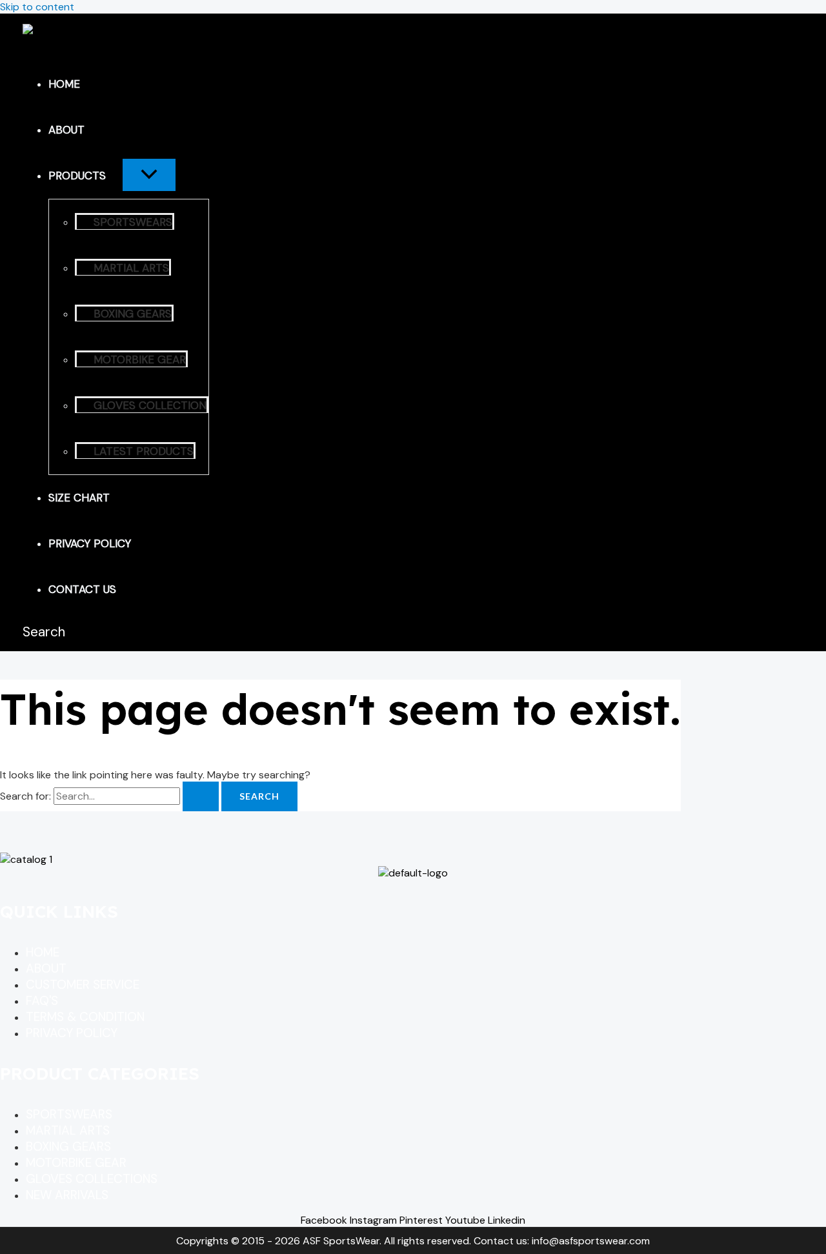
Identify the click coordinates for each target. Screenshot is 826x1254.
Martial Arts (131, 268)
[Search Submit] (201, 796)
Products (77, 175)
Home (64, 84)
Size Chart (79, 497)
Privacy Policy (89, 543)
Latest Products (144, 451)
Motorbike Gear (140, 359)
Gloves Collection (150, 405)
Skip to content (37, 7)
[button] (114, 175)
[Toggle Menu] (149, 175)
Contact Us (82, 589)
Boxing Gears (133, 314)
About (66, 130)
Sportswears (133, 222)
